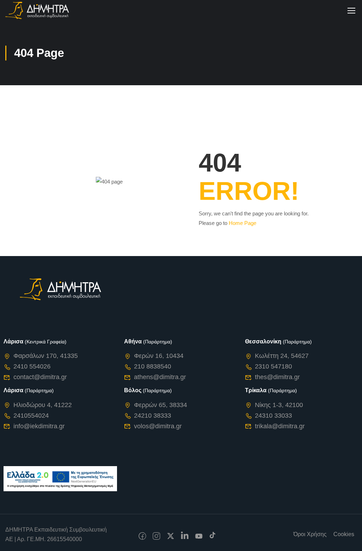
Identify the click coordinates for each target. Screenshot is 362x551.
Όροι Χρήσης (310, 534)
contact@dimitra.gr (40, 377)
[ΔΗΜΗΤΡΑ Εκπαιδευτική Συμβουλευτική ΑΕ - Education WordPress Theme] (37, 10)
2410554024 (31, 415)
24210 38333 (152, 415)
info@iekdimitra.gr (39, 426)
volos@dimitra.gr (158, 426)
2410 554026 (32, 366)
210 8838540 (152, 366)
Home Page (242, 223)
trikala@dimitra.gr (280, 426)
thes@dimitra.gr (277, 377)
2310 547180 (273, 366)
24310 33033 (273, 415)
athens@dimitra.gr (160, 377)
